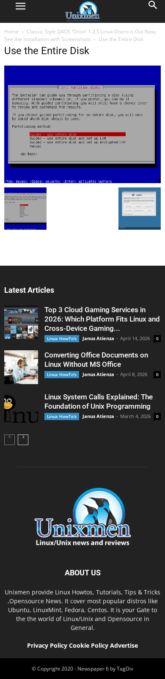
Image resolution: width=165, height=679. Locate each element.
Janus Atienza (98, 338)
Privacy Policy (47, 645)
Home (11, 31)
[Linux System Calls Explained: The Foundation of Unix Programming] (21, 409)
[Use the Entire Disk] (82, 181)
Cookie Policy (89, 645)
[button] (153, 11)
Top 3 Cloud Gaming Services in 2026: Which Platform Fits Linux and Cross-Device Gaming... (102, 319)
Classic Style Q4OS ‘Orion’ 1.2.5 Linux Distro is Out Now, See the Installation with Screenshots (80, 35)
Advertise (124, 645)
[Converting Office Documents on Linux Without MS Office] (21, 367)
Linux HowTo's (62, 338)
